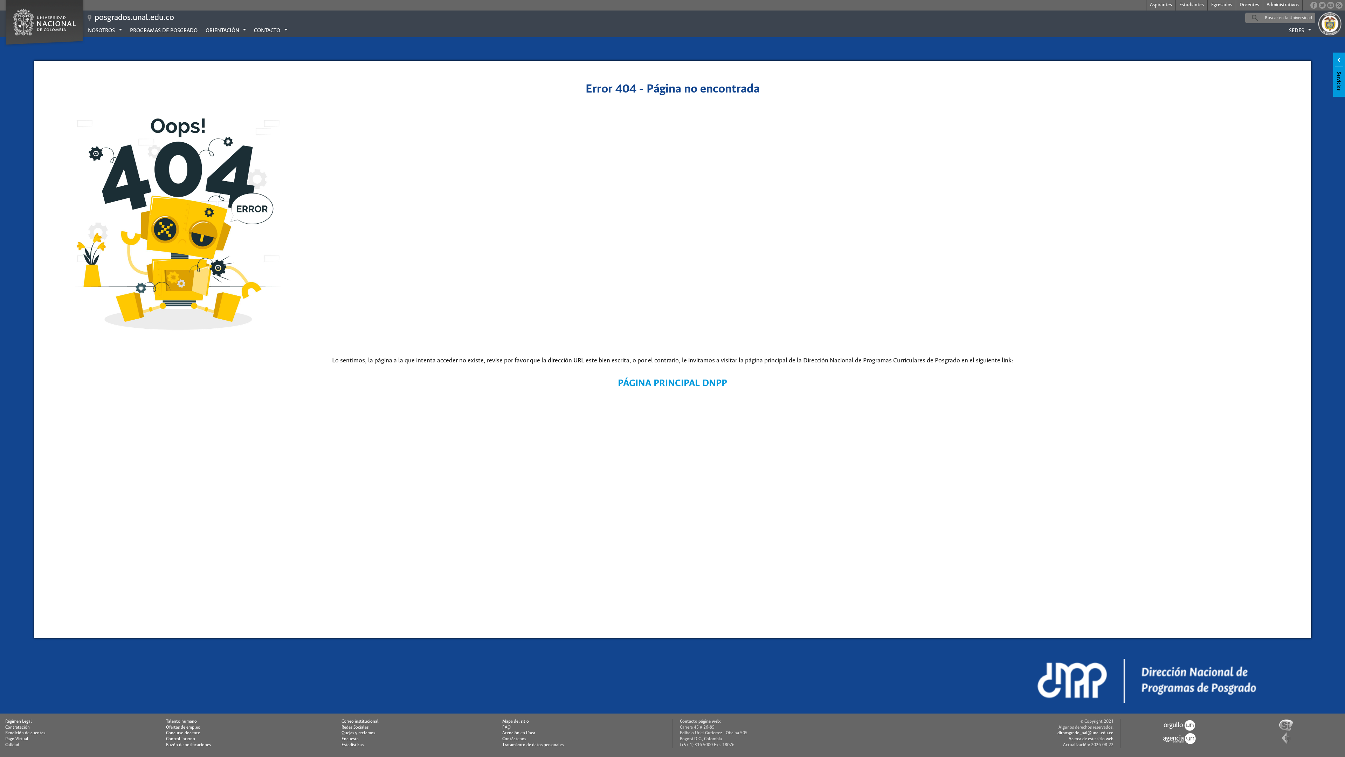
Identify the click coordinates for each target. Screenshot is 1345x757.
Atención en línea (518, 733)
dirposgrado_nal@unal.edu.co (1085, 733)
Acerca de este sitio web (1091, 739)
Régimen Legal (18, 721)
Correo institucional (360, 721)
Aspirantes (1161, 5)
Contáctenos (514, 739)
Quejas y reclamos (358, 733)
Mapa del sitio (515, 721)
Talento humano (181, 721)
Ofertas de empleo (183, 727)
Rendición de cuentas (25, 733)
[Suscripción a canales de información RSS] (1339, 5)
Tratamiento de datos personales (533, 745)
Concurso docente (183, 733)
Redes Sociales (355, 727)
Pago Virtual (16, 739)
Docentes (1249, 5)
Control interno (180, 739)
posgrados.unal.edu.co (134, 17)
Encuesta (350, 739)
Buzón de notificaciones (188, 745)
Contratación (17, 727)
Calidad (12, 745)
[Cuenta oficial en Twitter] (1322, 5)
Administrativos (1283, 5)
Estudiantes (1191, 5)
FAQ (506, 727)
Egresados (1221, 5)
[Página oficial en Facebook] (1313, 5)
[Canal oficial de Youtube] (1330, 5)
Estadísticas (353, 745)
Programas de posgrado (164, 31)
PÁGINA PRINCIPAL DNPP (672, 383)
